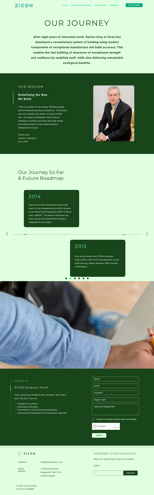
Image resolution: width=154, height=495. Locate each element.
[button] (134, 5)
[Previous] (7, 234)
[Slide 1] (66, 278)
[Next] (147, 234)
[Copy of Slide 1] (70, 278)
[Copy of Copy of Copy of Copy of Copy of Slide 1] (88, 278)
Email (96, 466)
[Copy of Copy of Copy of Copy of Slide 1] (83, 278)
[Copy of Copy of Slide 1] (75, 278)
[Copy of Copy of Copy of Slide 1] (79, 278)
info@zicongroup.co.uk (51, 462)
